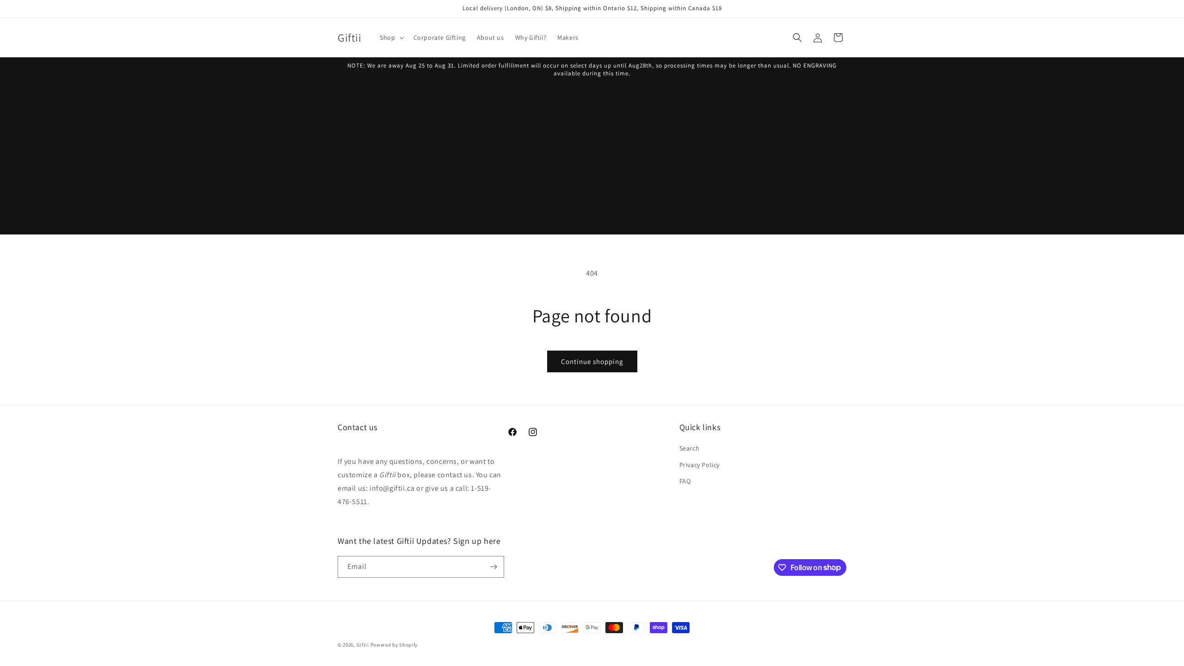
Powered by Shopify (394, 644)
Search (689, 448)
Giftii (363, 644)
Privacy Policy (699, 465)
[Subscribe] (493, 567)
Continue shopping (592, 361)
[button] (390, 37)
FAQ (685, 481)
